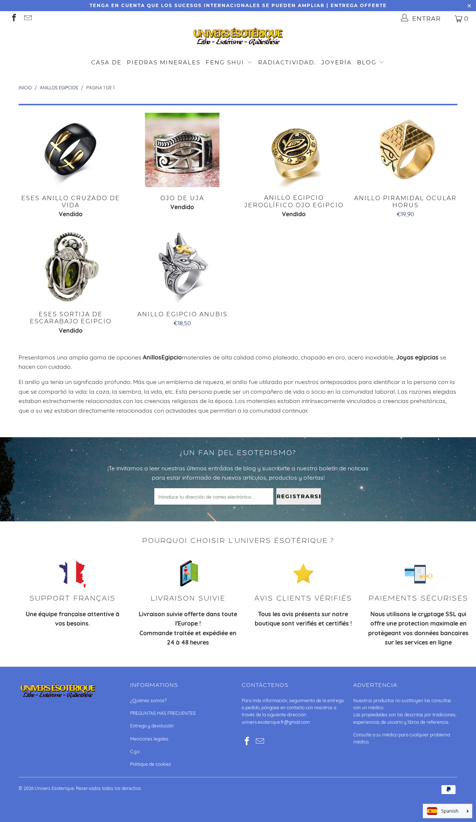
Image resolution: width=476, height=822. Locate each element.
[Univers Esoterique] (238, 37)
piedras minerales (163, 62)
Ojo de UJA (182, 150)
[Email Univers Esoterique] (27, 18)
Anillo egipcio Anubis (182, 266)
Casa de (106, 62)
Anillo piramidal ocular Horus (405, 150)
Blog (368, 62)
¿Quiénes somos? (148, 700)
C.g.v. (135, 751)
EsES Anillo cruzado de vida (71, 150)
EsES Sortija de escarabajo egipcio (71, 266)
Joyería (336, 62)
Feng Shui (225, 62)
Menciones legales (149, 739)
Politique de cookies (150, 764)
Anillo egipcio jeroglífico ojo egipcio (294, 150)
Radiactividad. (287, 62)
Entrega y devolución (152, 726)
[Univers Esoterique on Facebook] (13, 18)
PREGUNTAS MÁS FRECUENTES (163, 713)
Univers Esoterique (54, 788)
